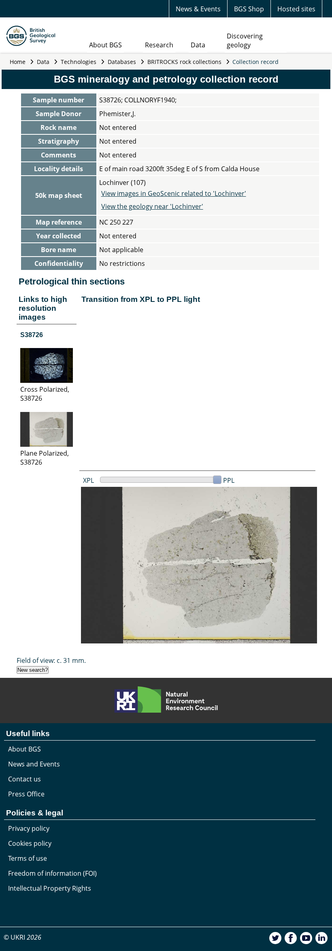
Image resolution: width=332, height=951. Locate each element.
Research (159, 44)
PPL (228, 480)
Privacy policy (28, 828)
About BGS (105, 44)
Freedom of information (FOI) (52, 873)
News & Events (198, 8)
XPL (88, 480)
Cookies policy (29, 843)
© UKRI (22, 937)
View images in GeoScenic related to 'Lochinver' (173, 193)
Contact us (24, 779)
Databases (122, 62)
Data (198, 44)
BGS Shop (249, 8)
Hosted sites (296, 8)
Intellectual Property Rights (49, 888)
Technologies (78, 62)
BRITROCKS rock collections (184, 62)
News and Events (34, 764)
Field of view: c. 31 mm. (51, 660)
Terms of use (27, 858)
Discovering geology (245, 40)
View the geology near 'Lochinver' (152, 206)
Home (18, 62)
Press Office (26, 794)
